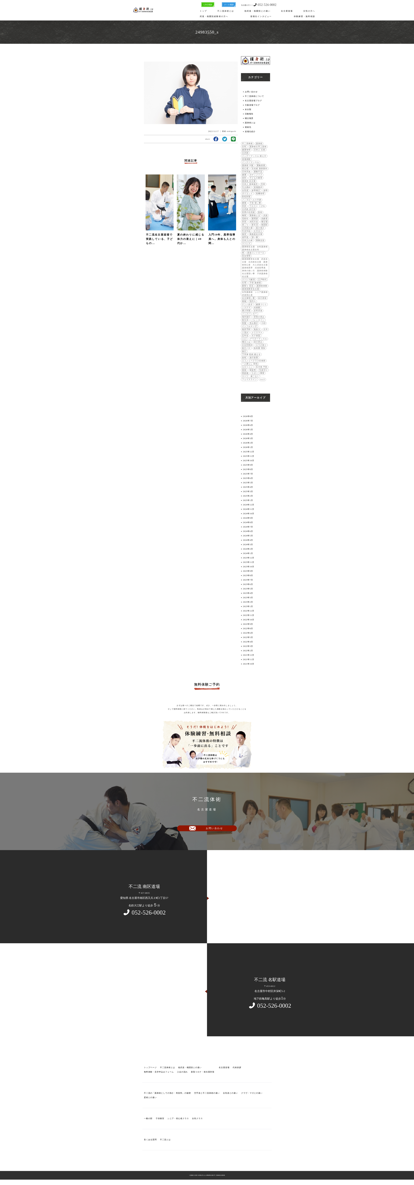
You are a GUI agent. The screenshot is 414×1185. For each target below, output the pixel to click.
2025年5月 (248, 483)
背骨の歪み (259, 317)
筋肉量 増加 (259, 348)
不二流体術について (254, 96)
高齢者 (264, 218)
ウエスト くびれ (257, 206)
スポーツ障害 (258, 373)
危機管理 (260, 193)
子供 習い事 (255, 203)
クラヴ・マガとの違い (252, 1093)
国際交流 (260, 240)
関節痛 (245, 373)
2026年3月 (248, 438)
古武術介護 (247, 228)
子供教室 (160, 1118)
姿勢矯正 (256, 190)
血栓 (244, 357)
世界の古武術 (248, 212)
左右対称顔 (247, 345)
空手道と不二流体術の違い (207, 1093)
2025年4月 (248, 487)
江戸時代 (262, 280)
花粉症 (245, 218)
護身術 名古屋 (249, 181)
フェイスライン (249, 379)
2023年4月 (248, 593)
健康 (244, 175)
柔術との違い (150, 1097)
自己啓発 (262, 298)
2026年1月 (248, 447)
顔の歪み (258, 342)
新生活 (255, 225)
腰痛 (244, 203)
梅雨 (244, 215)
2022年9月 (248, 624)
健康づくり (261, 304)
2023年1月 (248, 606)
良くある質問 (150, 1140)
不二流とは (165, 1140)
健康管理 (246, 150)
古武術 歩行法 (249, 209)
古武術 (245, 153)
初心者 (245, 168)
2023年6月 (248, 584)
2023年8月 (248, 575)
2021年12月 (248, 655)
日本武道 (246, 172)
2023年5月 (248, 589)
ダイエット (247, 193)
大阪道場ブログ (252, 105)
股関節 (255, 218)
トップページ (150, 1067)
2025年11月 (248, 456)
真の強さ (260, 228)
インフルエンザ (249, 326)
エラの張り (261, 345)
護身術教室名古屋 (250, 289)
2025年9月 (248, 465)
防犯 (260, 212)
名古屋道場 (287, 11)
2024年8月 (248, 522)
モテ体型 (256, 336)
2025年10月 (248, 460)
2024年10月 (248, 513)
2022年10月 (248, 620)
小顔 (263, 323)
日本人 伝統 (259, 150)
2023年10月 (248, 567)
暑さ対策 (246, 311)
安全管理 (246, 256)
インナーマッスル (250, 162)
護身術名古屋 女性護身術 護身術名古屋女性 (255, 248)
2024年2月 (248, 549)
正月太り (258, 231)
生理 (244, 283)
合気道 (245, 190)
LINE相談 (207, 4)
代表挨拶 (237, 1067)
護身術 (259, 143)
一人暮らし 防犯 (250, 364)
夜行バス (246, 348)
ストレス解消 (248, 280)
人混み (245, 332)
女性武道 (258, 311)
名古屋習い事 (248, 298)
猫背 (244, 234)
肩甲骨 (245, 237)
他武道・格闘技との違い (257, 11)
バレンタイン (258, 320)
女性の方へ (309, 11)
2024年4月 (248, 540)
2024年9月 (248, 518)
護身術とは (250, 123)
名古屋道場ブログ (253, 101)
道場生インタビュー (261, 16)
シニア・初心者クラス (178, 1118)
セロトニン (247, 367)
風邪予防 (246, 329)
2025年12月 (248, 452)
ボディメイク (256, 175)
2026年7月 (248, 421)
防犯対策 (246, 197)
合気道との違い (230, 1093)
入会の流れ (182, 1072)
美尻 (244, 206)
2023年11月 (248, 562)
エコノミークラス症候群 (254, 361)
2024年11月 (248, 509)
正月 (265, 329)
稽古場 (264, 222)
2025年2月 (248, 496)
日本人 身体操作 (250, 184)
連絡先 (248, 127)
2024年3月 (248, 544)
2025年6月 (248, 478)
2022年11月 (248, 615)
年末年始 (246, 231)
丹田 (263, 184)
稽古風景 (249, 118)
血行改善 (254, 357)
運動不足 (258, 172)
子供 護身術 (255, 283)
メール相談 (229, 4)
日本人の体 (247, 240)
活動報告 (249, 114)
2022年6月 (248, 633)
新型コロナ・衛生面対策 (202, 1072)
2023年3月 (248, 597)
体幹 (244, 178)
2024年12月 (248, 505)
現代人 (253, 301)
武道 (265, 215)
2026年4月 (248, 434)
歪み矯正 (254, 323)
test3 (262, 379)
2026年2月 (248, 443)
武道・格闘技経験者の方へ (214, 16)
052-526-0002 (258, 4)
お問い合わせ (251, 92)
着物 (244, 301)
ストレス (246, 243)
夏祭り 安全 (247, 286)
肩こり (245, 225)
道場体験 (246, 159)
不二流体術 (247, 143)
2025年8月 (248, 469)
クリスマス (257, 332)
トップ (203, 11)
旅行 (244, 351)
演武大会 (254, 222)
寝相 (244, 370)
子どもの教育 (256, 178)
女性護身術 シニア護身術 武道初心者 (255, 293)
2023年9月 (248, 571)
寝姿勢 (253, 370)
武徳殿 (257, 307)
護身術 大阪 (247, 165)
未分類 (248, 109)
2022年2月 (248, 651)
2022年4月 (248, 642)
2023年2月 (248, 602)
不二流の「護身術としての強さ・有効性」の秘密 (167, 1093)
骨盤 (244, 323)
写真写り (263, 370)
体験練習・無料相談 (304, 16)
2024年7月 (248, 527)
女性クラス (197, 1118)
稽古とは (246, 342)
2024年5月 (248, 536)
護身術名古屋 (256, 234)
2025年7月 (248, 474)
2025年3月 (248, 491)
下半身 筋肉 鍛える (251, 354)
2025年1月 (248, 500)
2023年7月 (248, 580)
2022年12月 (248, 611)
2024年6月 (248, 531)
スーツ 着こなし (250, 376)
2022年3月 (248, 646)
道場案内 (258, 187)
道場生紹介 (250, 131)
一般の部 (148, 1118)
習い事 (255, 237)
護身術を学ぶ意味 (258, 147)
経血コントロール (255, 253)
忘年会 (245, 336)
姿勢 (265, 190)
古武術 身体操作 (259, 168)
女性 (244, 147)
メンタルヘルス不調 (251, 200)
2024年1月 (248, 553)
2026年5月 (248, 429)
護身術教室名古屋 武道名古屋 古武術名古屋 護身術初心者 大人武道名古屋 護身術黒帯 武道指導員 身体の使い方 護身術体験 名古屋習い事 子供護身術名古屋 (255, 268)
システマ (246, 307)
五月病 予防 (261, 367)
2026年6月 (248, 425)
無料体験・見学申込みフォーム (159, 1072)
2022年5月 (248, 637)
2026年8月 (248, 416)
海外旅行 (246, 317)
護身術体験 (262, 286)
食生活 (245, 320)
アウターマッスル (258, 339)
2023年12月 (248, 558)
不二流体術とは (225, 11)
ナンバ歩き (247, 304)
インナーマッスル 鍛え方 (254, 156)
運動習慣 (261, 165)
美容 (244, 222)
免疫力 (257, 329)
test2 (244, 339)
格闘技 (264, 225)
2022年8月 (248, 628)
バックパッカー (249, 314)
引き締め (246, 187)
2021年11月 (248, 659)
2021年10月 (248, 664)
